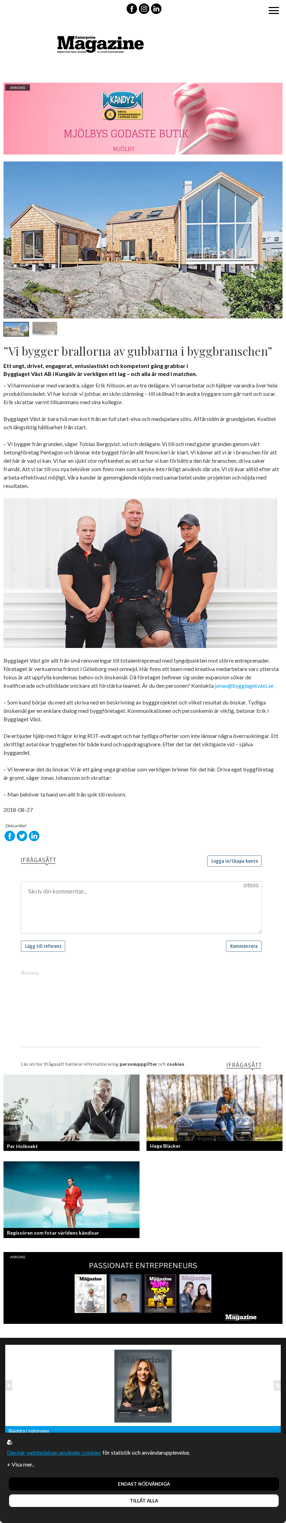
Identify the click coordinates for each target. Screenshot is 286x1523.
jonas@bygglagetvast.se (244, 685)
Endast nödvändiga (144, 1484)
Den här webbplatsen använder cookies (54, 1452)
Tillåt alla (144, 1500)
